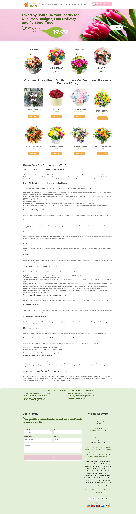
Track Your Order (94, 483)
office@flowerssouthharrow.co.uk (100, 438)
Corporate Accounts (99, 461)
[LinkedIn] (102, 498)
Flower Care (61, 4)
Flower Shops (95, 475)
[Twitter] (93, 498)
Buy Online (116, 27)
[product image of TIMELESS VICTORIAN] (79, 135)
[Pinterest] (106, 498)
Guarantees (68, 4)
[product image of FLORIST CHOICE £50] (33, 97)
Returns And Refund (81, 4)
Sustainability (98, 468)
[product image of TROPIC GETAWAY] (102, 98)
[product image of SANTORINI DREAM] (79, 97)
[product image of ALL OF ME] (56, 97)
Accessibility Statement (97, 459)
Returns (96, 485)
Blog (100, 485)
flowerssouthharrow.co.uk (98, 442)
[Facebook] (89, 498)
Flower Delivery (96, 471)
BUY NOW (33, 116)
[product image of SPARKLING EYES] (56, 135)
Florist (87, 483)
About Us (44, 4)
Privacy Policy (101, 466)
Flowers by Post (105, 480)
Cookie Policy (89, 461)
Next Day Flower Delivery (99, 473)
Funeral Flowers (88, 478)
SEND (53, 458)
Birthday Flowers (99, 478)
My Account (103, 483)
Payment (74, 4)
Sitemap (104, 485)
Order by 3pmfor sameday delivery (103, 4)
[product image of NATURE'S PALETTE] (33, 135)
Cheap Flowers (95, 480)
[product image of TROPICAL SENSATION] (102, 135)
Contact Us (50, 4)
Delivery (56, 4)
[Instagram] (97, 498)
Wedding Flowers (105, 475)
